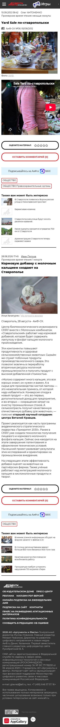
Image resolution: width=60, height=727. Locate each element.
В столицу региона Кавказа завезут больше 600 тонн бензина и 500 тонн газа (35, 548)
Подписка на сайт (14, 607)
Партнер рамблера (29, 712)
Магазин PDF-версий (30, 595)
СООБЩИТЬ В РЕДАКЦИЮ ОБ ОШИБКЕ (25, 623)
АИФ (11, 75)
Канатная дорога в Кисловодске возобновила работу (30, 558)
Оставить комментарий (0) (30, 157)
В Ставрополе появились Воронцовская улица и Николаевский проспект (34, 200)
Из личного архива (32, 315)
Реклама (8, 595)
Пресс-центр (44, 591)
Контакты (36, 607)
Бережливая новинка (25, 209)
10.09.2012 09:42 (9, 12)
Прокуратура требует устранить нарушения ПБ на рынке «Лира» (30, 568)
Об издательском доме (18, 591)
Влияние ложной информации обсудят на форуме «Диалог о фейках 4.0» (35, 538)
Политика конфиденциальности (24, 618)
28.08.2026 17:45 (10, 256)
